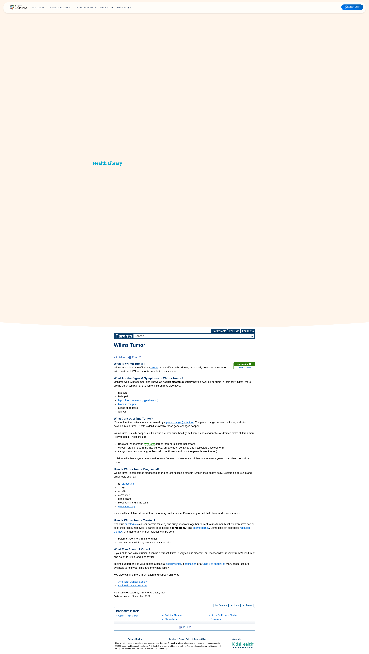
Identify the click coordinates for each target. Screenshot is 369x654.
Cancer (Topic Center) (128, 615)
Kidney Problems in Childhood (225, 615)
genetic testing (126, 506)
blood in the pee (127, 404)
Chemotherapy (172, 619)
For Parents (219, 331)
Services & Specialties (58, 7)
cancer (154, 367)
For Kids (234, 331)
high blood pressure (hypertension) (138, 400)
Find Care (36, 7)
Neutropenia (216, 619)
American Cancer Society (132, 581)
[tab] (247, 605)
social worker (173, 563)
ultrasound (128, 483)
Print (135, 357)
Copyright (236, 639)
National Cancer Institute (132, 585)
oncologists (131, 524)
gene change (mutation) (180, 422)
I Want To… (105, 7)
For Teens (248, 331)
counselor (190, 563)
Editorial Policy (135, 639)
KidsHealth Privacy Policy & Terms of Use (187, 639)
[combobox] (191, 336)
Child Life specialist (213, 563)
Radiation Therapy (173, 615)
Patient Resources (84, 7)
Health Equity (123, 7)
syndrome (149, 443)
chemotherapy (201, 527)
